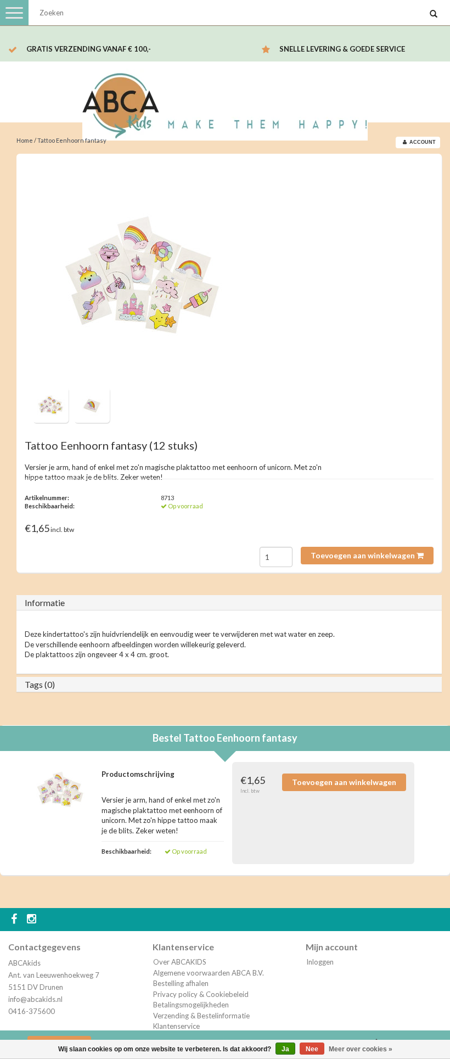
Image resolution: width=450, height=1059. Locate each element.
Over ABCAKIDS (179, 961)
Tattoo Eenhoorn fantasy (71, 140)
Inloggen (320, 961)
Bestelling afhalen (181, 983)
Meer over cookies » (360, 1049)
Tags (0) (40, 684)
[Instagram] (33, 920)
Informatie (45, 602)
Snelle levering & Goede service (342, 48)
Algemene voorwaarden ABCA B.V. (208, 972)
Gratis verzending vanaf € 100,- (88, 48)
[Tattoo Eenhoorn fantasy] (142, 274)
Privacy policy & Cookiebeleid (201, 994)
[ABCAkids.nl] (225, 100)
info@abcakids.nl (35, 999)
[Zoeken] (433, 14)
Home (24, 140)
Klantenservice (176, 1026)
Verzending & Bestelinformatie (201, 1015)
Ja (285, 1049)
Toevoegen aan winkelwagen (364, 555)
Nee (312, 1049)
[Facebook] (15, 920)
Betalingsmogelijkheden (191, 1004)
